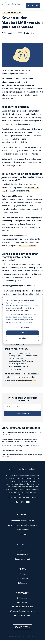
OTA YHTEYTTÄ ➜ (22, 627)
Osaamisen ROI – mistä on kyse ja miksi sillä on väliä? (20, 446)
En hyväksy (22, 338)
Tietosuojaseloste (31, 636)
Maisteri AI (22, 534)
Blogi (22, 550)
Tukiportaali (23, 602)
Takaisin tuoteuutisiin (12, 13)
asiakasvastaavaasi (27, 245)
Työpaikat (23, 583)
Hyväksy (22, 333)
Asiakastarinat (22, 555)
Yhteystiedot (23, 579)
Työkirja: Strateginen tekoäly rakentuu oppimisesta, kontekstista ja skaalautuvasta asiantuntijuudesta (19, 440)
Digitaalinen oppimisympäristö (22, 520)
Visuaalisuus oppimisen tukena (12, 450)
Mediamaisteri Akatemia (23, 607)
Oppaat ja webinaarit (22, 559)
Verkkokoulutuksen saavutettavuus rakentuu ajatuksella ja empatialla (22, 456)
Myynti (23, 574)
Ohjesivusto (23, 598)
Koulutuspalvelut (22, 530)
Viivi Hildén (30, 33)
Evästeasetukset (22, 327)
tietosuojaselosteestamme (19, 310)
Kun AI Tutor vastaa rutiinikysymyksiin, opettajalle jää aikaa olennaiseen (22, 434)
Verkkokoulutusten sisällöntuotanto (22, 525)
